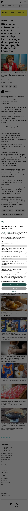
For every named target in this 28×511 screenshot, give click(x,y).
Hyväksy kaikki (14, 285)
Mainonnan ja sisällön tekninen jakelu (10, 273)
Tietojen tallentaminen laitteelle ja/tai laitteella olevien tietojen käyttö (12, 249)
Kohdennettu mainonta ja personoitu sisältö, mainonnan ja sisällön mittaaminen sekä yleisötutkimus (11, 253)
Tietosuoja (14, 291)
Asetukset (14, 288)
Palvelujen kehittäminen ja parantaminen (11, 256)
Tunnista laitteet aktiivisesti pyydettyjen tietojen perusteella (12, 264)
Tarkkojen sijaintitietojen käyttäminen (10, 261)
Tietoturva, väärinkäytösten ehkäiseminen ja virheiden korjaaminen (11, 270)
